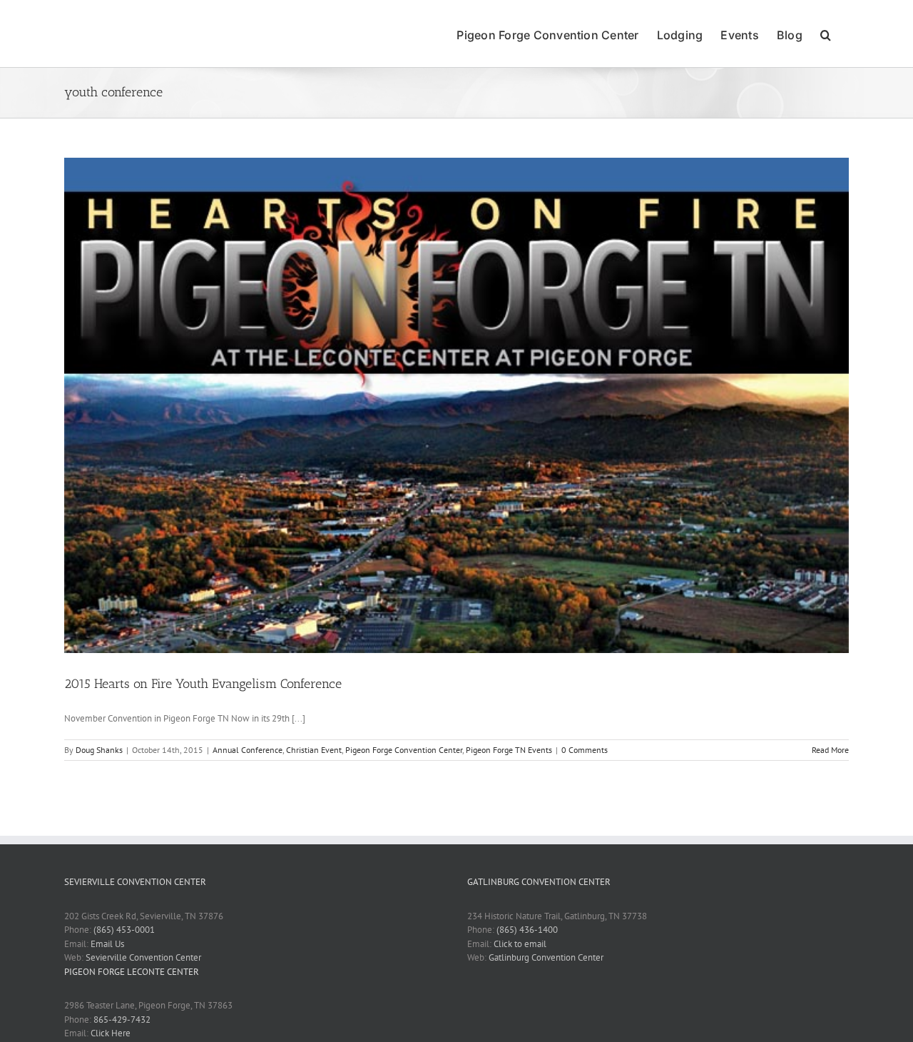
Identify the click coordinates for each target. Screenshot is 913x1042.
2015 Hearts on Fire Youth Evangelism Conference (203, 684)
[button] (825, 33)
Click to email (520, 944)
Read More (830, 749)
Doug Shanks (99, 749)
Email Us (107, 944)
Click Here (111, 1033)
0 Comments (584, 749)
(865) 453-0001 (124, 930)
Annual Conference (247, 749)
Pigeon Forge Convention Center (403, 749)
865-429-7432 (122, 1019)
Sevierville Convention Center (143, 957)
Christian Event (314, 749)
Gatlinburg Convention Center (546, 957)
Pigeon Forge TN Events (509, 749)
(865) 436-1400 (527, 930)
